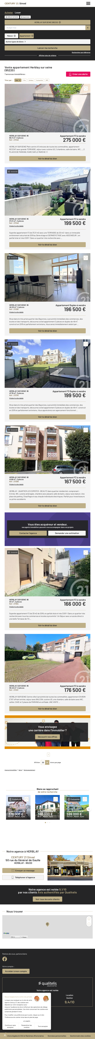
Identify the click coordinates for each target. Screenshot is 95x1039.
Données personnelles (57, 1036)
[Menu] (88, 3)
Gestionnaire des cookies (80, 1036)
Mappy (25, 937)
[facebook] (4, 959)
